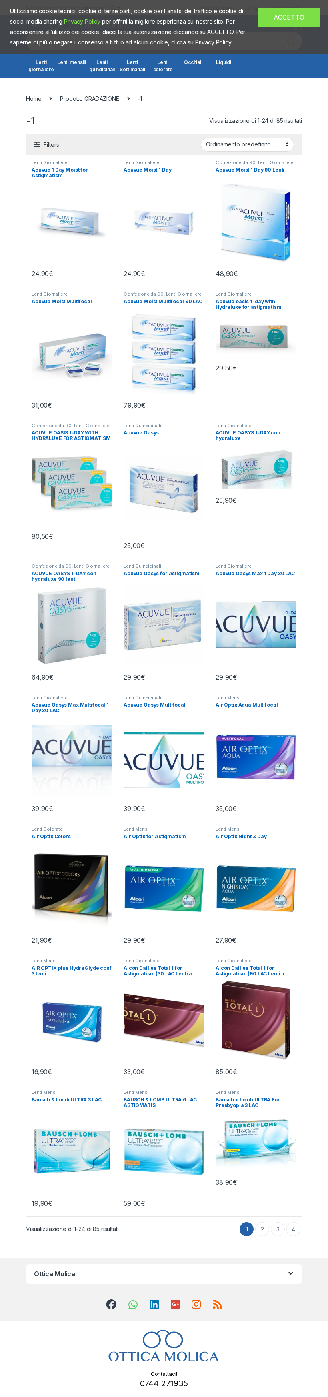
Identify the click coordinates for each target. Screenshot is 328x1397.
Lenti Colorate (47, 829)
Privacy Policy (82, 21)
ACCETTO (289, 17)
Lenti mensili (71, 62)
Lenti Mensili (229, 698)
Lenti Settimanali (132, 65)
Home (33, 98)
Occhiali (193, 62)
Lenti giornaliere (41, 65)
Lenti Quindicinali (142, 425)
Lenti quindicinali (102, 65)
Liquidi (223, 62)
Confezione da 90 (236, 162)
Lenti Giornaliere (50, 162)
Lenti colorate (163, 65)
